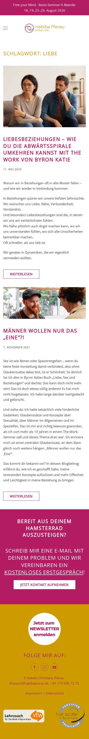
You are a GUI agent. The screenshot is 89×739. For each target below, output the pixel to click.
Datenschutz (55, 693)
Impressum (33, 693)
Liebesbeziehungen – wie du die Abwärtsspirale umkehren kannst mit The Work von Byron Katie (42, 149)
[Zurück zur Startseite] (44, 28)
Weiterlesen (21, 274)
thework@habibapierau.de (29, 683)
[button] (5, 28)
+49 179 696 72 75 (64, 683)
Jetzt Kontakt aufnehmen (44, 585)
